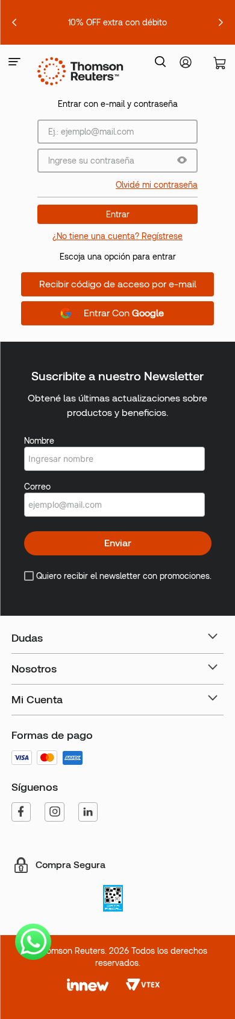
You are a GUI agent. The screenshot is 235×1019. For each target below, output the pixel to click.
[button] (14, 62)
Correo (37, 486)
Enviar (117, 543)
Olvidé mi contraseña (157, 185)
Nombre (39, 441)
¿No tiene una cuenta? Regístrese (117, 236)
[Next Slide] (220, 22)
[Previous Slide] (14, 22)
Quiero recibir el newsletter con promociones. (124, 576)
